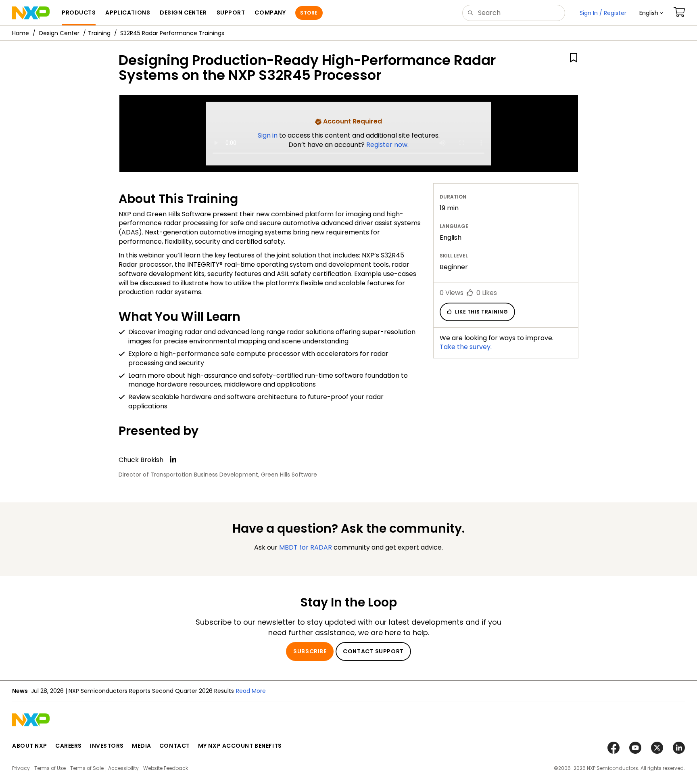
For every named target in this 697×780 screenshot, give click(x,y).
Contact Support (373, 651)
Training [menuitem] (99, 33)
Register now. (387, 144)
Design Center (59, 33)
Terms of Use (50, 768)
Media (141, 746)
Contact (174, 746)
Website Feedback (165, 768)
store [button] (308, 12)
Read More (251, 691)
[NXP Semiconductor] (31, 12)
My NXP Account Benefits (240, 746)
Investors (107, 746)
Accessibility (123, 768)
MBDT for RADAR (305, 547)
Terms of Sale (87, 768)
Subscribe (309, 651)
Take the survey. (466, 346)
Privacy (21, 768)
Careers (68, 746)
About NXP (29, 746)
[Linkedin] (173, 459)
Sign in (268, 135)
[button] (651, 13)
